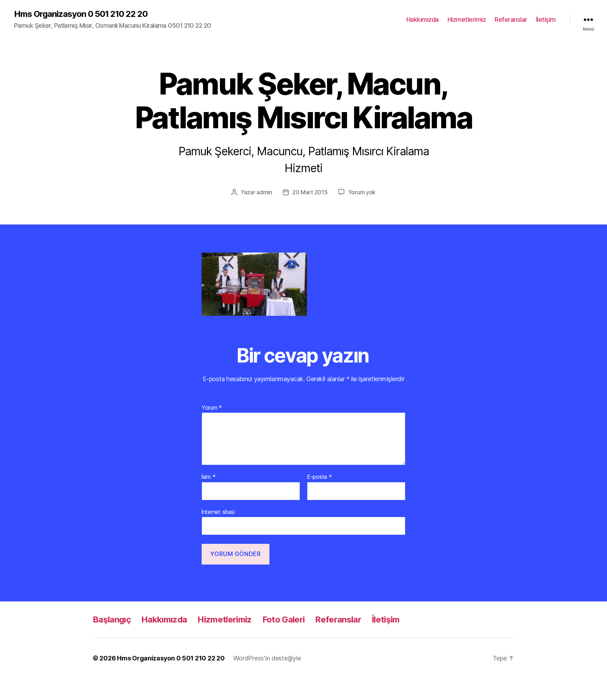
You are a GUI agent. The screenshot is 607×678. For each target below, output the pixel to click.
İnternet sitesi (218, 511)
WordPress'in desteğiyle (267, 658)
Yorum (212, 408)
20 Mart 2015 (310, 192)
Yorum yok (362, 192)
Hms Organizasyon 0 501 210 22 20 (81, 14)
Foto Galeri (283, 619)
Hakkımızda (422, 19)
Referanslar (511, 19)
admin (264, 192)
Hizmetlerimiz (467, 19)
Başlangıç (112, 619)
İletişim (546, 19)
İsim (208, 477)
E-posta (319, 477)
